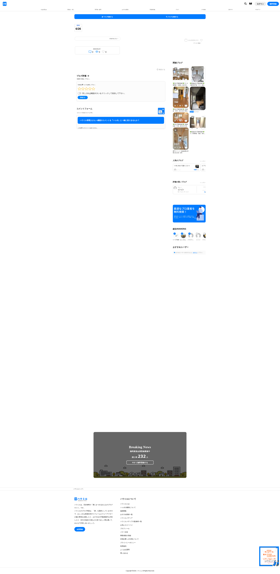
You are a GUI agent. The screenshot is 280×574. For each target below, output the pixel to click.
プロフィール (125, 528)
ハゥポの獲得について (128, 507)
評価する (82, 97)
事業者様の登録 (125, 535)
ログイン (260, 4)
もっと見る (202, 161)
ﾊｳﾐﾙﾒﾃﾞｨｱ (257, 9)
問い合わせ (124, 553)
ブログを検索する (172, 17)
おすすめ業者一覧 (126, 514)
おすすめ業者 (125, 9)
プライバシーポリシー (128, 543)
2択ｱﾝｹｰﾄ (230, 9)
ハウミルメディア (126, 518)
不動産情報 (152, 9)
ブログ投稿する (108, 17)
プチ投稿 (203, 9)
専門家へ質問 (98, 9)
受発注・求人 (70, 9)
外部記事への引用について (129, 539)
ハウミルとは (125, 504)
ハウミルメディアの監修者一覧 (131, 521)
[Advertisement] (189, 340)
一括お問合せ (43, 9)
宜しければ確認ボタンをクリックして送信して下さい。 (104, 93)
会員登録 (80, 529)
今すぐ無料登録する (140, 462)
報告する (162, 69)
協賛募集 (123, 511)
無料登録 (273, 4)
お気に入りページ (126, 525)
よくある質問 (125, 550)
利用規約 (123, 546)
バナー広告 (124, 532)
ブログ (177, 9)
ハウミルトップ (78, 489)
